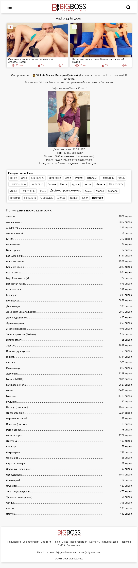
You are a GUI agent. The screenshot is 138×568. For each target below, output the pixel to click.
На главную (14, 541)
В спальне (30, 197)
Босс (85, 198)
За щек (74, 197)
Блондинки (37, 177)
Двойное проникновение (65, 190)
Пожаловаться (78, 541)
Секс (24, 178)
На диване (36, 184)
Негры (87, 184)
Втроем (92, 178)
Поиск (56, 541)
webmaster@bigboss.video (87, 552)
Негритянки (28, 190)
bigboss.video (76, 558)
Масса (100, 191)
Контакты (94, 541)
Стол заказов (110, 541)
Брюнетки (54, 177)
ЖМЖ (121, 178)
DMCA (61, 545)
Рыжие (51, 184)
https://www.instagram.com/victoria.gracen (75, 163)
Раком (79, 178)
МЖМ (13, 191)
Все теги (97, 197)
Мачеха (100, 184)
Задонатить (73, 545)
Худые (75, 184)
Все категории (31, 541)
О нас (65, 541)
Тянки (13, 178)
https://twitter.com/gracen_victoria (74, 159)
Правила (125, 541)
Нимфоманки (18, 184)
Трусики (15, 197)
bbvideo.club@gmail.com (58, 552)
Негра (63, 184)
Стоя (68, 178)
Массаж (113, 191)
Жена (42, 191)
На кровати (116, 184)
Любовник (107, 177)
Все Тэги (46, 541)
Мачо (88, 191)
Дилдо (61, 197)
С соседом (46, 197)
